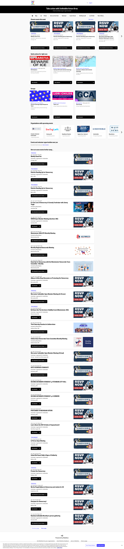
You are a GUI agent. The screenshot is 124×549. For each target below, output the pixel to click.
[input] (89, 2)
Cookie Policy (59, 547)
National (64, 16)
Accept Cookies (100, 545)
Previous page (35, 528)
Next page (43, 528)
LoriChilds (91, 16)
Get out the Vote (54, 16)
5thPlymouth (82, 16)
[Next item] (122, 36)
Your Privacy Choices (90, 545)
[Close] (122, 545)
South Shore (73, 16)
